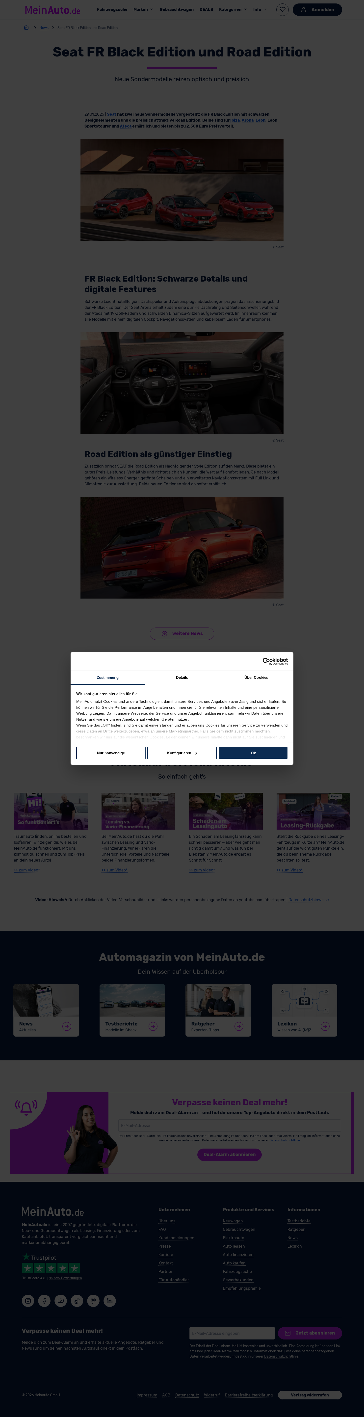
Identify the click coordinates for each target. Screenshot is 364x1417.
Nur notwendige (111, 753)
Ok (253, 753)
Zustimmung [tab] (108, 677)
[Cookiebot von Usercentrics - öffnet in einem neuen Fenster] (266, 661)
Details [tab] (182, 677)
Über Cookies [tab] (256, 677)
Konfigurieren (179, 753)
